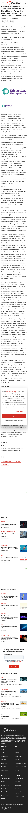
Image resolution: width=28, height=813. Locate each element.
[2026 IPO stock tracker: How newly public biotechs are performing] (23, 679)
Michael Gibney (4, 550)
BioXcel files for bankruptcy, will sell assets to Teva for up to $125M (9, 548)
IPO (2, 624)
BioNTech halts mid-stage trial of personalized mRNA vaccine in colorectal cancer (9, 524)
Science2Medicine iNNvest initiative (11, 60)
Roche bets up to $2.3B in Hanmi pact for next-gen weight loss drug (9, 705)
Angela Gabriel (18, 696)
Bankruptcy (4, 545)
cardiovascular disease (8, 531)
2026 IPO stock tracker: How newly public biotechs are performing (9, 681)
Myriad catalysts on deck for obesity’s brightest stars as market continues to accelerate (9, 617)
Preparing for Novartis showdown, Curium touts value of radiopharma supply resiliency (10, 638)
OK (14, 416)
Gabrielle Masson (5, 538)
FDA (2, 555)
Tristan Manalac (18, 708)
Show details (19, 411)
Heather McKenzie (5, 527)
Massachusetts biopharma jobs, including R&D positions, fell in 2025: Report (9, 693)
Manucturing (5, 635)
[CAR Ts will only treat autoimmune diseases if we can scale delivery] (23, 606)
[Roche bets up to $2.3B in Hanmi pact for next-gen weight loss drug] (23, 703)
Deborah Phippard (5, 599)
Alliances (17, 461)
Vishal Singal (4, 608)
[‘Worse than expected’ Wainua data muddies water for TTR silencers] (23, 534)
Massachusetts (6, 461)
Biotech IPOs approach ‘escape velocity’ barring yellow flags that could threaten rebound (9, 628)
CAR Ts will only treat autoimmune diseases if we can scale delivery (9, 606)
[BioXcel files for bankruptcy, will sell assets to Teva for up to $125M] (23, 548)
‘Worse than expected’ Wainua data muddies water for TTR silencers (8, 535)
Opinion (3, 593)
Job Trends (4, 689)
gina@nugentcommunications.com (10, 450)
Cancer (3, 521)
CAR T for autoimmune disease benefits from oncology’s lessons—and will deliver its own (9, 596)
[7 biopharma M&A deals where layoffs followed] (23, 714)
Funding (4, 464)
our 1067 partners (11, 391)
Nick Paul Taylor (4, 641)
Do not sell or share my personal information (14, 421)
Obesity (3, 613)
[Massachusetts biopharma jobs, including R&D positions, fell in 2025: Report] (23, 691)
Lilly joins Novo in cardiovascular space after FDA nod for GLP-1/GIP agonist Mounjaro (9, 559)
